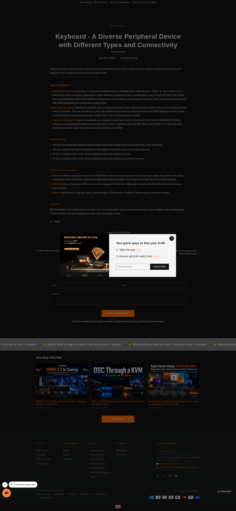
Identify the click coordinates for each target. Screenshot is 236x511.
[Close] (172, 238)
